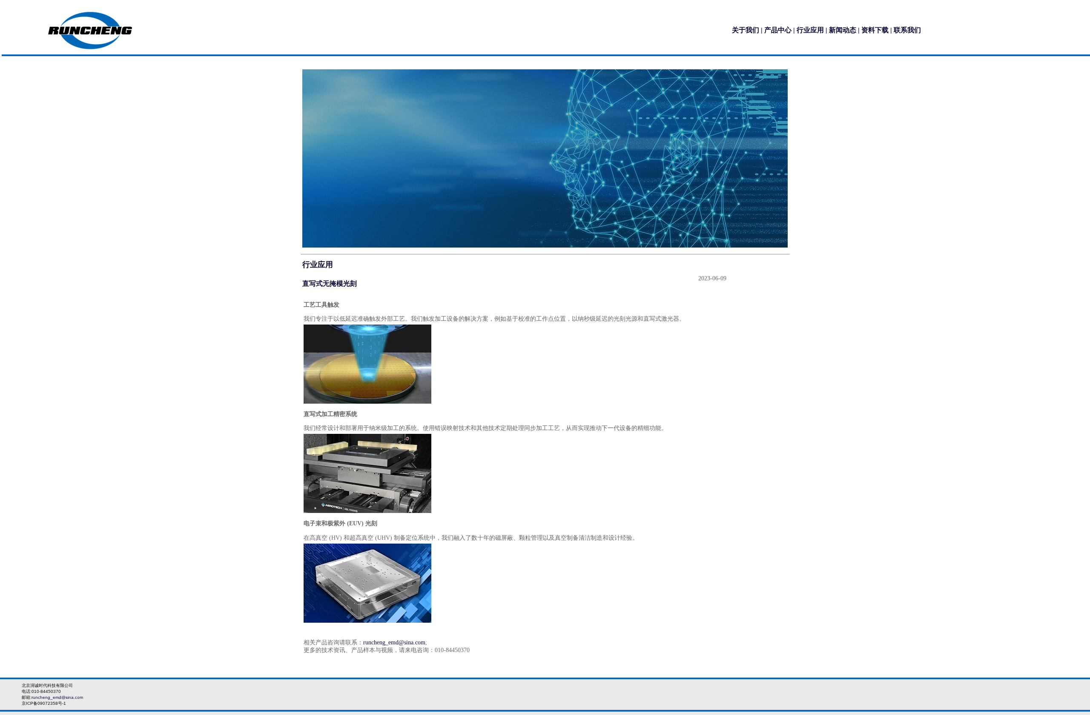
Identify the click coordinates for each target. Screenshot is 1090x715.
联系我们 (907, 30)
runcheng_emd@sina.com (394, 642)
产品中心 (778, 30)
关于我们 (745, 30)
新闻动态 (842, 30)
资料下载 (875, 30)
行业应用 (810, 30)
